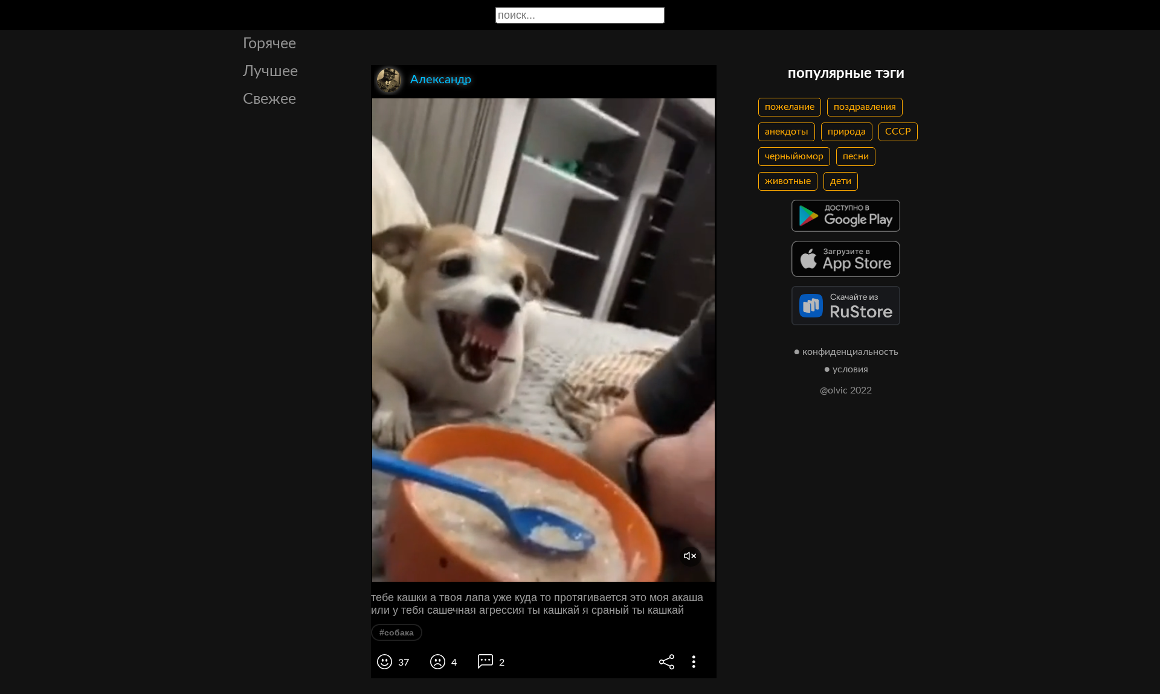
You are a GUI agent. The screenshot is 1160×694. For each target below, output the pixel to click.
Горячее (269, 43)
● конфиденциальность (846, 352)
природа (847, 131)
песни (856, 156)
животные (788, 181)
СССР (898, 131)
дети (840, 181)
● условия (846, 369)
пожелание (789, 107)
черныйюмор (794, 156)
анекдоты (786, 131)
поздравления (865, 107)
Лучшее (270, 71)
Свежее (269, 99)
